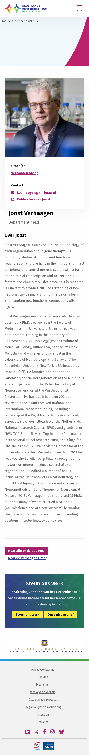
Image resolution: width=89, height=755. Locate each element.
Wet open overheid (42, 692)
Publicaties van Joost (34, 199)
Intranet (42, 722)
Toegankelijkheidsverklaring (42, 707)
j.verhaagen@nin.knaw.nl (36, 193)
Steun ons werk (27, 614)
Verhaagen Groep (24, 173)
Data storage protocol (43, 699)
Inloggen (43, 714)
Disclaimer (43, 684)
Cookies (43, 677)
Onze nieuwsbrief (60, 614)
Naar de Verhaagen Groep (27, 558)
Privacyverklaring (42, 669)
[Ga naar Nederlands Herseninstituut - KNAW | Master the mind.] (4, 21)
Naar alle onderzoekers (26, 551)
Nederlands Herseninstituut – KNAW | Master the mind (26, 8)
